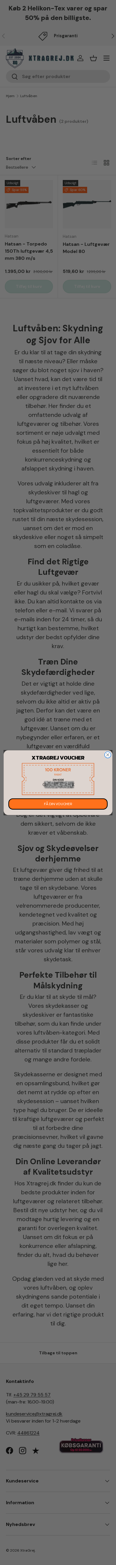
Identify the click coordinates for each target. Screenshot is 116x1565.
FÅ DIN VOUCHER (58, 804)
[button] (58, 778)
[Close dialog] (108, 755)
